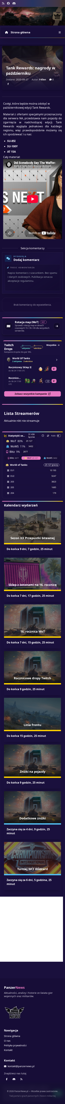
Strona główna (20, 32)
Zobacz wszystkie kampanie (31, 393)
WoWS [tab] (51, 458)
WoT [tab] (32, 458)
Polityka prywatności (15, 1045)
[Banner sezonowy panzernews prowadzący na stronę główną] (32, 16)
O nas (7, 1040)
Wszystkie (51, 345)
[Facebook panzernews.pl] (8, 3)
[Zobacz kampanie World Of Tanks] (56, 360)
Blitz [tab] (14, 458)
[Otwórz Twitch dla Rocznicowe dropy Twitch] (54, 381)
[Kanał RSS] (3, 3)
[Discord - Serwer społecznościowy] (14, 3)
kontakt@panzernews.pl (21, 1066)
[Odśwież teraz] (48, 436)
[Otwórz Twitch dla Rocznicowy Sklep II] (54, 369)
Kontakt (8, 1050)
